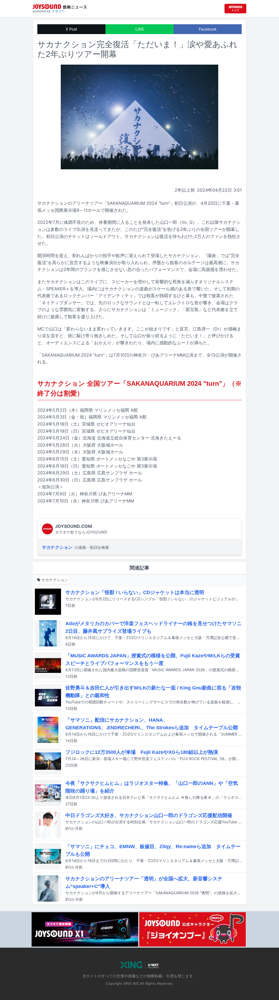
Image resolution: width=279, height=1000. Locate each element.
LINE (139, 29)
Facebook (208, 29)
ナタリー (58, 11)
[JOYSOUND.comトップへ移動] (235, 8)
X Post (71, 29)
